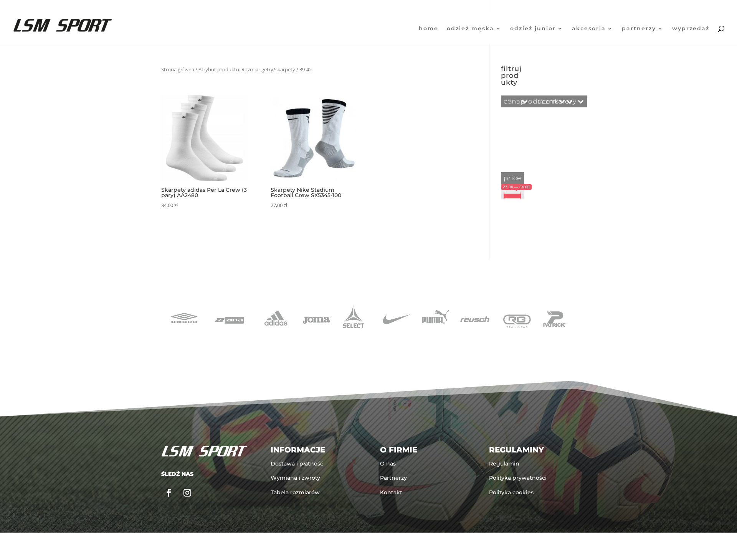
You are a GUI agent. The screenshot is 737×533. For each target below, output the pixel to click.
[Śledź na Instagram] (187, 492)
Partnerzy (639, 29)
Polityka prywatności (518, 477)
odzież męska (470, 29)
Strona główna (177, 69)
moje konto (680, 7)
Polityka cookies (511, 492)
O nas (388, 463)
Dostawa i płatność (297, 463)
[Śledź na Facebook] (169, 492)
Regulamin (504, 463)
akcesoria (589, 29)
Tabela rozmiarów (295, 492)
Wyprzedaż (690, 29)
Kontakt (391, 492)
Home (428, 29)
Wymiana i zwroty (295, 477)
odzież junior (533, 29)
